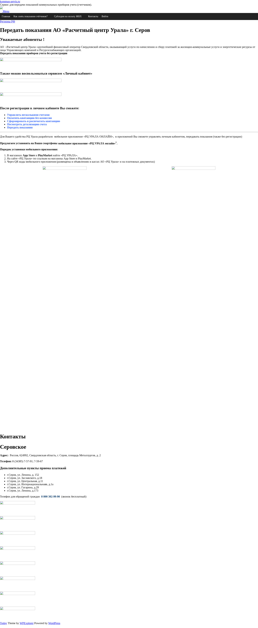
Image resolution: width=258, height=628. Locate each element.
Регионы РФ (7, 21)
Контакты (93, 16)
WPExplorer (27, 623)
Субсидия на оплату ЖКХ (68, 16)
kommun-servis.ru (10, 1)
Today (3, 623)
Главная (6, 16)
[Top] (1, 626)
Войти (105, 16)
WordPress (54, 623)
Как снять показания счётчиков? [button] (31, 16)
